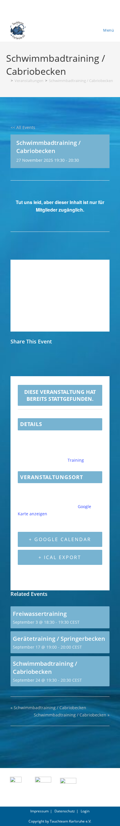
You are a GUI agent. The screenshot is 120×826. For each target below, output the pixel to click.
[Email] (45, 360)
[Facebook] (16, 360)
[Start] (7, 80)
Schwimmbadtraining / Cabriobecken (81, 80)
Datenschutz (64, 811)
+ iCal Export (59, 557)
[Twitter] (30, 360)
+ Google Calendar (60, 539)
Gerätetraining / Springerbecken (59, 639)
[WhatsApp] (59, 360)
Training (76, 460)
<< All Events (22, 127)
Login (85, 811)
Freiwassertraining (40, 614)
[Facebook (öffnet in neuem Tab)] (59, 8)
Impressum (39, 811)
